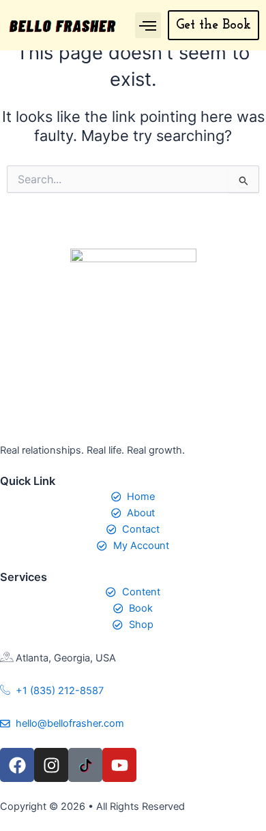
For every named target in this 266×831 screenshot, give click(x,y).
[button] (148, 25)
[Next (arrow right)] (242, 415)
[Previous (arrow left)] (24, 415)
